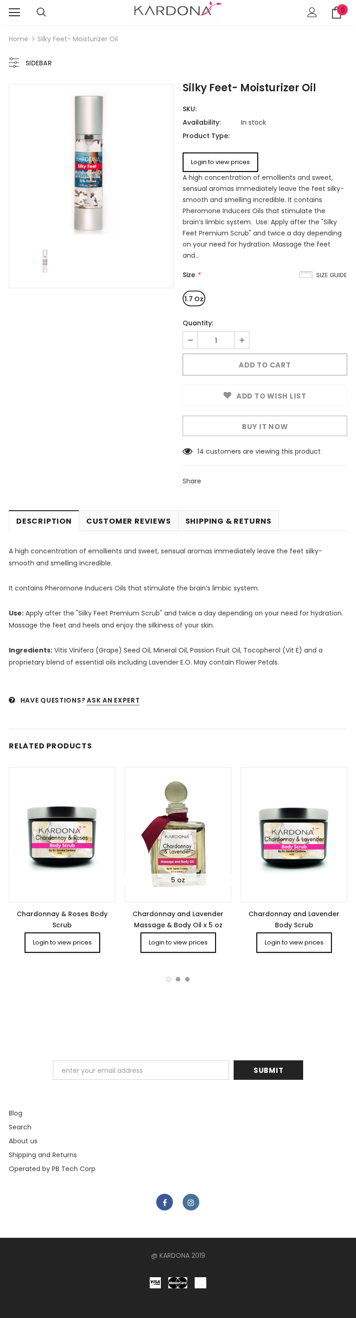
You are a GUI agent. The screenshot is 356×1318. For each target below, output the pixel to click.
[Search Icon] (41, 12)
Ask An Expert (113, 700)
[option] (91, 161)
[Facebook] (164, 1202)
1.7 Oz (193, 299)
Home (18, 39)
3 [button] (187, 979)
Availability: (202, 122)
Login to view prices (220, 162)
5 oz (178, 880)
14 (200, 451)
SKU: (190, 109)
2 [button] (178, 979)
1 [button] (168, 979)
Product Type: (206, 135)
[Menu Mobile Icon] (14, 12)
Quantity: (198, 323)
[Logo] (177, 12)
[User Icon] (312, 12)
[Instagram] (191, 1202)
